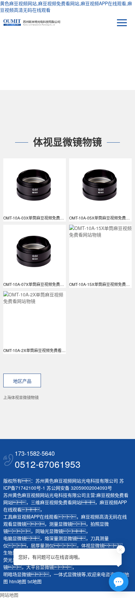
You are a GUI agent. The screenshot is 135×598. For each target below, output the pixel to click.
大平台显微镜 (40, 567)
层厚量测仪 (42, 545)
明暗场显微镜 (17, 574)
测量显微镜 (60, 523)
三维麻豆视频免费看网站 (56, 502)
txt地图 (35, 581)
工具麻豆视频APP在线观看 (30, 516)
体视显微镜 (92, 545)
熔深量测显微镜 (61, 538)
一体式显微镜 (67, 574)
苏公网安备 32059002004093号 (78, 487)
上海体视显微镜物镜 (21, 397)
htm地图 (17, 581)
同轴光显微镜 (49, 531)
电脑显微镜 (14, 538)
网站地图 (9, 594)
